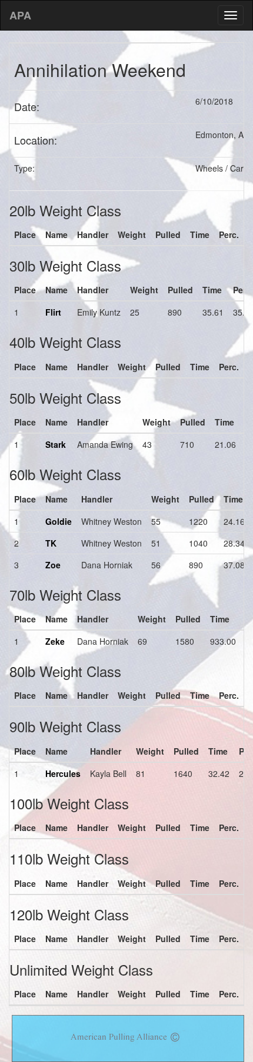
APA (20, 15)
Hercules (63, 773)
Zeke (55, 641)
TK (50, 543)
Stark (55, 444)
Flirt (53, 312)
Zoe (53, 565)
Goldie (58, 521)
